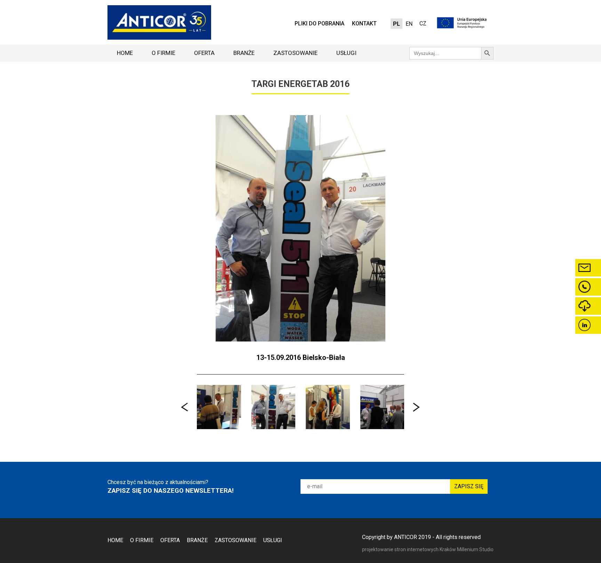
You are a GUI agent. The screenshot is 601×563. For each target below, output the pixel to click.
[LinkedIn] (588, 325)
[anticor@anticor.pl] (588, 267)
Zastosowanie (295, 52)
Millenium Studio (475, 549)
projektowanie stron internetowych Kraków (409, 549)
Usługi (346, 52)
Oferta (204, 52)
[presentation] (184, 407)
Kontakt (364, 23)
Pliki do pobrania (319, 23)
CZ (422, 23)
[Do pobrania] (588, 306)
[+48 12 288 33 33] (588, 287)
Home (125, 52)
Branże (244, 52)
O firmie (163, 52)
